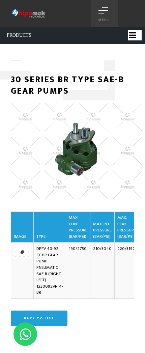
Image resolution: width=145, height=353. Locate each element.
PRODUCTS (19, 35)
